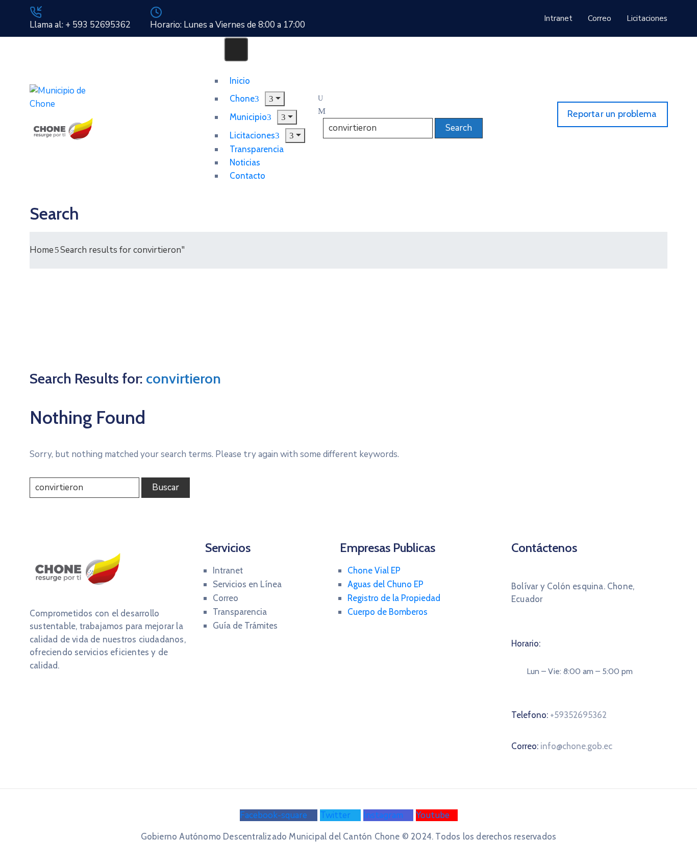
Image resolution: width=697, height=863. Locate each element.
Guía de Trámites (245, 625)
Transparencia (240, 612)
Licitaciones (252, 135)
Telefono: (559, 715)
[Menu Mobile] (236, 49)
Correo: (561, 746)
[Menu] (287, 117)
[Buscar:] (84, 487)
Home (42, 250)
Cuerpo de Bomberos (387, 612)
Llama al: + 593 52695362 (80, 25)
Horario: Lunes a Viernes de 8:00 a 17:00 (227, 25)
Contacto (247, 176)
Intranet (228, 570)
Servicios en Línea (247, 584)
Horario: (525, 643)
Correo (225, 598)
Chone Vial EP (374, 570)
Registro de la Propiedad (393, 598)
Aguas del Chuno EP (385, 584)
